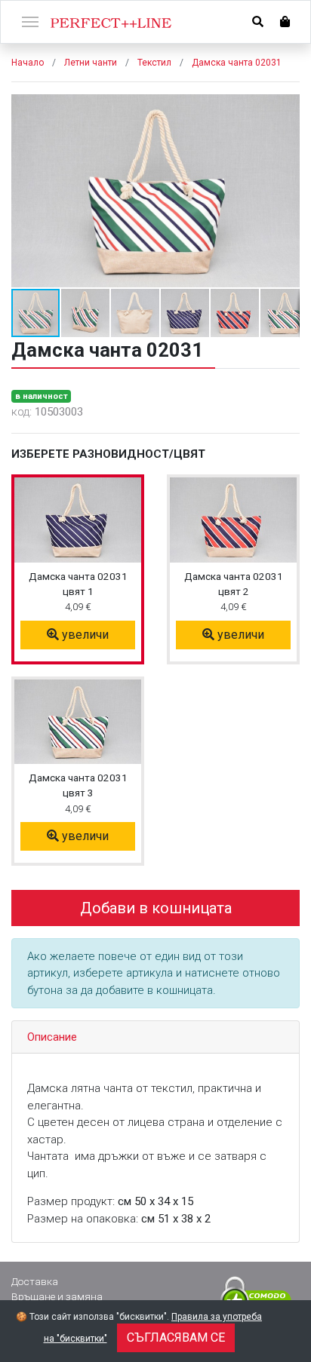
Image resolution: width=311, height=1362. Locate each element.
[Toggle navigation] (30, 20)
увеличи (84, 634)
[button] (286, 108)
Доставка (34, 1281)
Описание (52, 1037)
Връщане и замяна (57, 1296)
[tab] (155, 1037)
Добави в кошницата (156, 908)
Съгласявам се (176, 1337)
